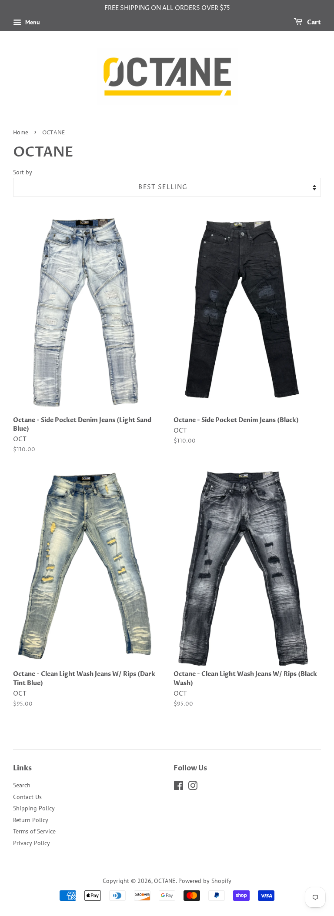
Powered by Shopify (204, 881)
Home (20, 133)
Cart (313, 22)
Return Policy (30, 820)
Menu (31, 22)
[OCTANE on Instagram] (192, 787)
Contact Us (27, 797)
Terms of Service (34, 831)
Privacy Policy (31, 843)
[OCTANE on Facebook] (179, 787)
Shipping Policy (34, 808)
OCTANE (165, 881)
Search (21, 785)
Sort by (22, 172)
